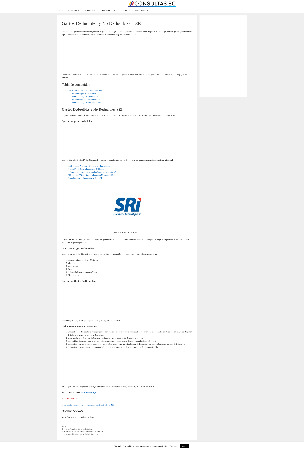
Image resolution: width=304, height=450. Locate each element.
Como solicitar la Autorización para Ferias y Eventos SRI (84, 431)
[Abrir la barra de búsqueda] (243, 10)
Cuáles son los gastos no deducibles (86, 102)
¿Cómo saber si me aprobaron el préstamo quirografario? (92, 172)
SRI (65, 426)
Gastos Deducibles (70, 429)
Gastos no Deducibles (85, 429)
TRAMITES (72, 11)
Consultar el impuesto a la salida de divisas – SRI (81, 434)
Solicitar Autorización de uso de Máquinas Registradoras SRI (88, 404)
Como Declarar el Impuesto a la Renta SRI (85, 178)
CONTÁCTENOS (141, 11)
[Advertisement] (127, 55)
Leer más (173, 446)
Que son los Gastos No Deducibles (85, 99)
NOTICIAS (124, 11)
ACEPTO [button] (185, 446)
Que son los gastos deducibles (83, 93)
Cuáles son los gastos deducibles (84, 96)
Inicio (61, 11)
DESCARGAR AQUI (89, 392)
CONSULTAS (90, 11)
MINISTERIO (107, 11)
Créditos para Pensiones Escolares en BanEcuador (89, 166)
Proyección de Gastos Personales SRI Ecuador (87, 169)
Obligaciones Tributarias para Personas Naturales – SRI (91, 175)
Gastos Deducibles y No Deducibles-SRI (85, 90)
